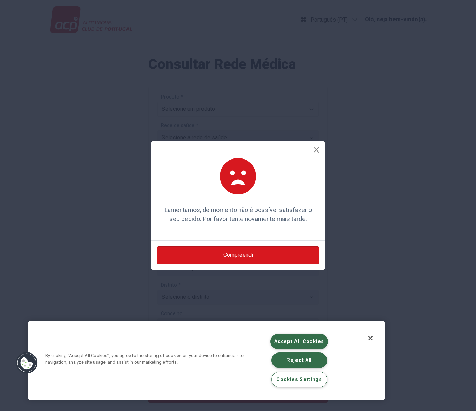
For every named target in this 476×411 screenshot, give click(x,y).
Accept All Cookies (299, 341)
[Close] (316, 149)
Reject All (299, 360)
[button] (27, 363)
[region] (206, 360)
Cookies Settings (299, 379)
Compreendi (238, 254)
